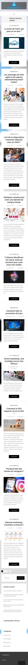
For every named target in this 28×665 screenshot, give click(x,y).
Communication (14, 134)
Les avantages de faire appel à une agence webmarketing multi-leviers (14, 78)
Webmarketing (14, 71)
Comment (21, 34)
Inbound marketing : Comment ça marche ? (14, 523)
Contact (4, 660)
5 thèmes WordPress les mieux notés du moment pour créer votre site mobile (14, 261)
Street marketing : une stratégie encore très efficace (14, 361)
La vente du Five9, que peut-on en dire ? (14, 30)
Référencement (14, 405)
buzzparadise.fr (5, 655)
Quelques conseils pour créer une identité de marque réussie (14, 199)
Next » (8, 571)
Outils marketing (14, 25)
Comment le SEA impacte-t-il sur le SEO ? (14, 411)
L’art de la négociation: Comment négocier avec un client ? (14, 139)
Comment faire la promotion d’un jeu (14, 312)
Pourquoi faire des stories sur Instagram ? (14, 469)
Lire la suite (14, 62)
